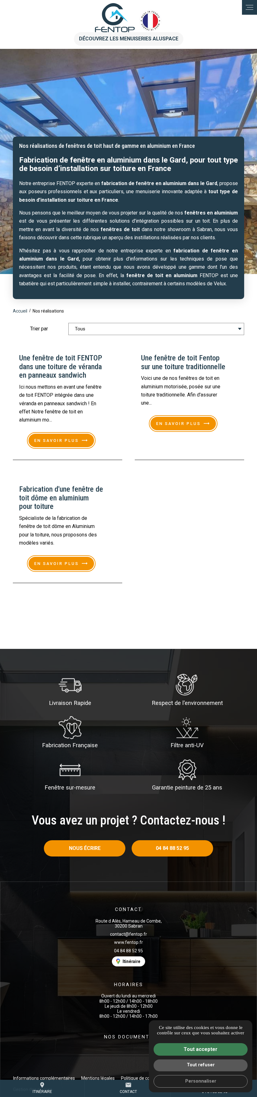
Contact (128, 1088)
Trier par (39, 329)
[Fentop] (128, 17)
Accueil (20, 310)
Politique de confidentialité (147, 1078)
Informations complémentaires (44, 1078)
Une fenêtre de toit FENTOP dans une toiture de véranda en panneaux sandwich (60, 367)
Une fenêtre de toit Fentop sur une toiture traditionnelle (183, 362)
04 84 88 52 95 (128, 950)
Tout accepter (201, 1049)
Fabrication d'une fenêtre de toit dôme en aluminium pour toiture (61, 498)
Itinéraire (42, 1088)
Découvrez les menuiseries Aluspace (128, 39)
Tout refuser (201, 1065)
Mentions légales (98, 1078)
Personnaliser (200, 1081)
